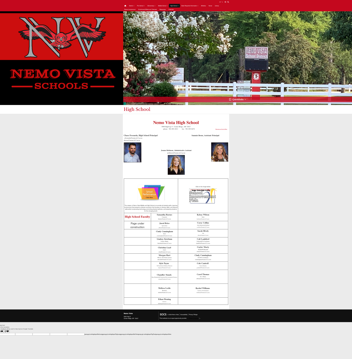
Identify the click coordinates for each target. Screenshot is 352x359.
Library (217, 6)
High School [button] (174, 6)
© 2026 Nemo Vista (173, 314)
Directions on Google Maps (221, 129)
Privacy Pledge (193, 314)
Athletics (203, 6)
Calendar (171, 9)
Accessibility (183, 314)
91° (220, 2)
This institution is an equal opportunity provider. (173, 318)
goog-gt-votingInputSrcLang (94, 334)
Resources (163, 9)
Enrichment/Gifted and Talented (147, 9)
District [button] (131, 6)
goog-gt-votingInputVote (163, 334)
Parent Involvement (130, 9)
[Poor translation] (7, 331)
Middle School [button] (162, 6)
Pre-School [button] (140, 6)
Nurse (210, 6)
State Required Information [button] (189, 6)
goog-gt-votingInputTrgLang (112, 334)
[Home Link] (125, 6)
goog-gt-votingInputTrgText (147, 334)
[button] (237, 99)
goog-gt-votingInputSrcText (129, 334)
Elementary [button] (150, 6)
